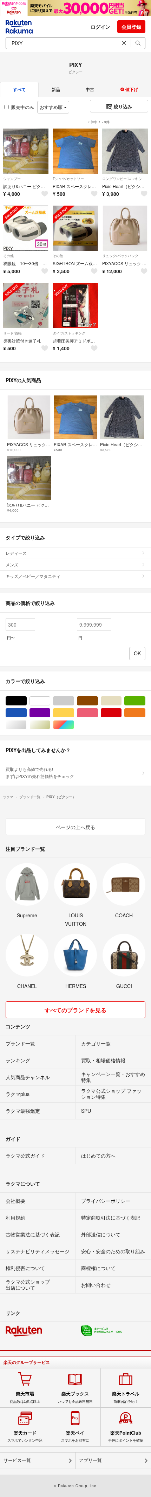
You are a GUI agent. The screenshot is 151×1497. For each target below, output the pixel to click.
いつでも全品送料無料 (75, 1397)
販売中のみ (22, 107)
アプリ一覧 (90, 1460)
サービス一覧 (17, 1460)
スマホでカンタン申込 (24, 1436)
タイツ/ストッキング (69, 333)
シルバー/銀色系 (26, 725)
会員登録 (131, 26)
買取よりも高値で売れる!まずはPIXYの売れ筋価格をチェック (40, 772)
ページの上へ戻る (75, 826)
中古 (90, 89)
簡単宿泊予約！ (125, 1397)
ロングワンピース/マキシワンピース (124, 178)
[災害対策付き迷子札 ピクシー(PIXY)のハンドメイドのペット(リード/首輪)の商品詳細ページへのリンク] (25, 305)
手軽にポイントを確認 (125, 1436)
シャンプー (12, 178)
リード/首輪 (12, 333)
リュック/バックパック (120, 255)
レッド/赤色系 (121, 713)
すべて (19, 89)
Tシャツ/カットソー (68, 178)
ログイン (100, 26)
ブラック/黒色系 (26, 701)
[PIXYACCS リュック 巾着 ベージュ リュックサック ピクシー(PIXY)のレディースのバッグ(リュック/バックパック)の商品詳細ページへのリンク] (124, 228)
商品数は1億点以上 (25, 1397)
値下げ (131, 89)
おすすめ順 (52, 107)
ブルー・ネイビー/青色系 (26, 713)
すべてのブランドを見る (75, 1010)
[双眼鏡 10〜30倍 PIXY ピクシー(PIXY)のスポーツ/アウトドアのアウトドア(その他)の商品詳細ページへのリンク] (25, 228)
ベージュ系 (121, 701)
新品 (56, 89)
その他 (8, 255)
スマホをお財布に (75, 1436)
